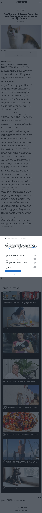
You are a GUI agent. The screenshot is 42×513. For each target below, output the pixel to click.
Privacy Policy (27, 274)
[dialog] (21, 256)
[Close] (40, 238)
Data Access (21, 274)
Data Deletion (14, 274)
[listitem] (21, 253)
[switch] (34, 255)
